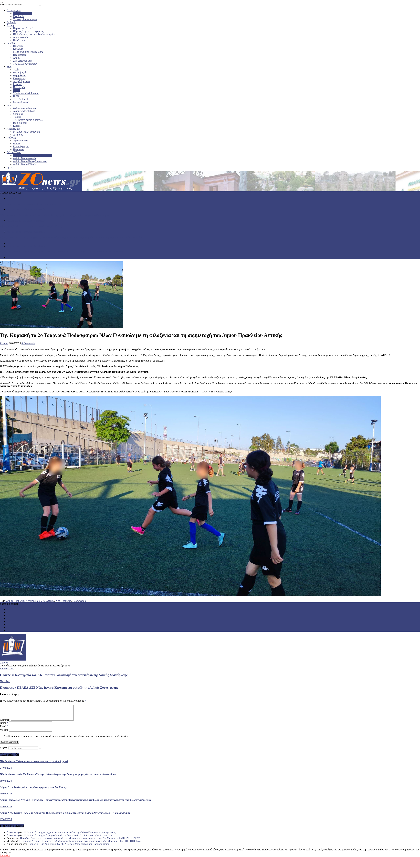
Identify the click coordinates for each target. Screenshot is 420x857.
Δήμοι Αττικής (20, 37)
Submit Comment (9, 742)
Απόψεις (11, 137)
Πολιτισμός (19, 87)
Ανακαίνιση (13, 832)
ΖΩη (9, 66)
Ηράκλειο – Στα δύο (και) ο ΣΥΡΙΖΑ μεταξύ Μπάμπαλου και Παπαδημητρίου (68, 844)
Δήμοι (16, 57)
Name (4, 722)
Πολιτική (18, 46)
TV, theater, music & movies (27, 119)
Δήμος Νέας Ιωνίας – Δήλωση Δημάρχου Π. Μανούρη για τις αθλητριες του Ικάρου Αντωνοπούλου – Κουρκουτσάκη (61, 251)
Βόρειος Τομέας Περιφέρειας (28, 31)
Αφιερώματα (13, 128)
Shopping (18, 114)
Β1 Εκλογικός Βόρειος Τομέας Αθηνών (34, 34)
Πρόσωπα (18, 149)
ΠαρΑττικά (19, 40)
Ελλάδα (11, 43)
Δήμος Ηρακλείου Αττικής (20, 600)
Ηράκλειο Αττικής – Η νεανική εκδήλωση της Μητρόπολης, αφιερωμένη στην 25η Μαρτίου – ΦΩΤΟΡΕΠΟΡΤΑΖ (80, 838)
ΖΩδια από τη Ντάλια (24, 108)
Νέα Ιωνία (18, 16)
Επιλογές (11, 22)
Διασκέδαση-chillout (24, 111)
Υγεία (16, 69)
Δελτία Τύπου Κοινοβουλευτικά (30, 161)
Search (3, 4)
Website (4, 729)
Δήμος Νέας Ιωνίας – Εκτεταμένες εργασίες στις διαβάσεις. (31, 226)
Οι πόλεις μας (14, 10)
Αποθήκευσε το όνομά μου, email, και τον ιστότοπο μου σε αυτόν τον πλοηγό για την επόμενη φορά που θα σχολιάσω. (66, 736)
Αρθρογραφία (20, 140)
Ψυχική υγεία (20, 72)
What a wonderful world (26, 93)
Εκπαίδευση (19, 78)
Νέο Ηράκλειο (63, 600)
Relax (10, 105)
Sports (16, 90)
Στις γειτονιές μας (22, 60)
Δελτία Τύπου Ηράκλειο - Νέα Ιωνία (26, 209)
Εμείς (9, 167)
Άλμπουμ (18, 134)
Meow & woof (21, 102)
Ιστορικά (17, 84)
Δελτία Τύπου (14, 152)
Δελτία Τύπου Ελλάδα (24, 164)
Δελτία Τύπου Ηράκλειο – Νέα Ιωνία (32, 155)
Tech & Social (20, 99)
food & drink (20, 122)
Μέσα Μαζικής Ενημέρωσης (28, 51)
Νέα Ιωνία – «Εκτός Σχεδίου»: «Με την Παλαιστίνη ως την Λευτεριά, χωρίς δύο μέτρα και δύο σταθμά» (54, 215)
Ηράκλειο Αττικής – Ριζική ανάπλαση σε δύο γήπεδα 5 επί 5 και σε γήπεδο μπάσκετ (68, 835)
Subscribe (5, 855)
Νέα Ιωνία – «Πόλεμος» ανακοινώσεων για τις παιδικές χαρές (32, 204)
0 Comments (28, 343)
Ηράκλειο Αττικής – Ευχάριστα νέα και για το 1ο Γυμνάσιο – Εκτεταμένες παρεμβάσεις (70, 832)
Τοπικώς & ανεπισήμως (25, 19)
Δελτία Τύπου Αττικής (24, 158)
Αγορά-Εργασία (21, 81)
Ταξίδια (17, 116)
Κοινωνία (18, 48)
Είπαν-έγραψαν (21, 146)
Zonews (4, 343)
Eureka (17, 125)
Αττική (10, 25)
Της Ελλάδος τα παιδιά (25, 63)
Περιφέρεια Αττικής (23, 28)
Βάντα (16, 143)
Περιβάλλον (19, 75)
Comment (5, 719)
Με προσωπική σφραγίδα (26, 131)
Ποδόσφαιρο (79, 600)
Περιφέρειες (19, 54)
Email (4, 726)
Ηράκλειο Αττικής (22, 13)
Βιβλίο (16, 96)
